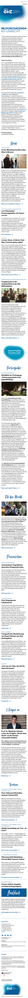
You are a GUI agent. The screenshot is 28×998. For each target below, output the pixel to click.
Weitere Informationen (8, 820)
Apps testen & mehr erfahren (9, 274)
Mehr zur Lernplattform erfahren (11, 204)
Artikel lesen (5, 628)
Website (3, 931)
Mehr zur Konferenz (7, 548)
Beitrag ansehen (6, 593)
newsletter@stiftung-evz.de (6, 958)
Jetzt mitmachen (6, 234)
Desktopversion (24, 1)
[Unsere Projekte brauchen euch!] (14, 362)
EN (26, 4)
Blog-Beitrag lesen (6, 659)
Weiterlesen (5, 776)
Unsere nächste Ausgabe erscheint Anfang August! (11, 885)
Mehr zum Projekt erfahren (9, 338)
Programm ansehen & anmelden (10, 877)
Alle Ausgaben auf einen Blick (9, 912)
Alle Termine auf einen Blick (9, 850)
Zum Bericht (5, 701)
